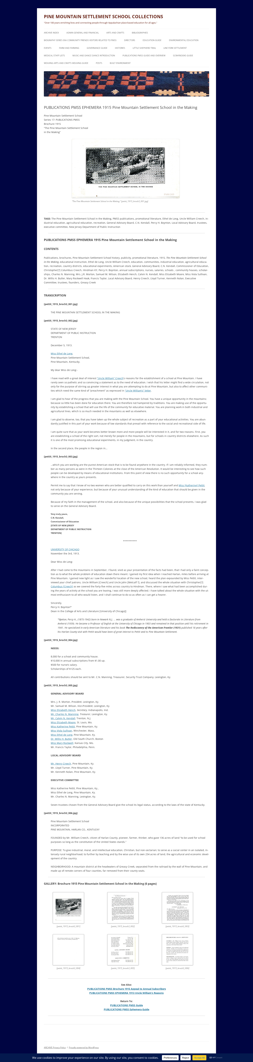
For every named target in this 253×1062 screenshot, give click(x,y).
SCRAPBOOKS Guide (183, 55)
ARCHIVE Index (51, 32)
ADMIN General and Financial (82, 32)
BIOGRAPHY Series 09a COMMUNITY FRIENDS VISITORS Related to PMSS (80, 40)
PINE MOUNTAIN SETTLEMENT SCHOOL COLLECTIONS (103, 16)
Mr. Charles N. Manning (64, 714)
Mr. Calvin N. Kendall (63, 718)
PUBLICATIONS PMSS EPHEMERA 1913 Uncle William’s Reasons (126, 993)
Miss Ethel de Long (61, 353)
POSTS (99, 63)
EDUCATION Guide (152, 40)
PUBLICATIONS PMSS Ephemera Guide (126, 1009)
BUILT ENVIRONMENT (120, 63)
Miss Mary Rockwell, (62, 743)
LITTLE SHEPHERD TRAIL (144, 48)
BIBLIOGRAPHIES (140, 32)
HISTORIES (120, 48)
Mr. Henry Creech (61, 763)
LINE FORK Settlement (175, 48)
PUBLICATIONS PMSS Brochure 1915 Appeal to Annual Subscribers (126, 988)
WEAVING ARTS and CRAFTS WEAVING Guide (66, 63)
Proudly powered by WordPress (84, 1047)
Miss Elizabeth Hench (63, 710)
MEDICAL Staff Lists (54, 55)
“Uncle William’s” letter (138, 390)
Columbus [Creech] (62, 586)
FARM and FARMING (69, 48)
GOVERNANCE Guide (97, 48)
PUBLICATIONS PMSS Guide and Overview (144, 55)
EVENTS (47, 48)
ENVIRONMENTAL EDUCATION (183, 40)
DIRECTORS (129, 40)
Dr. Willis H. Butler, (62, 738)
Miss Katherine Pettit (63, 726)
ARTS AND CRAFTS (115, 32)
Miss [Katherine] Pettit (191, 485)
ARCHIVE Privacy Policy (55, 1047)
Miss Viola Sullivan (61, 730)
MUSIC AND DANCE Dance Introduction (93, 55)
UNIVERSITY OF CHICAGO (65, 549)
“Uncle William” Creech (110, 378)
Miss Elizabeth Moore (63, 722)
